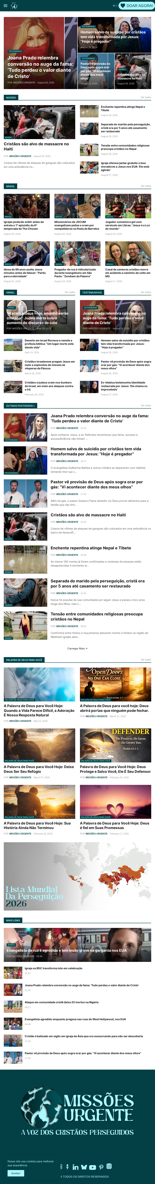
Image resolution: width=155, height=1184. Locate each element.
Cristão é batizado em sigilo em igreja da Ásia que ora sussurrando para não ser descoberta (84, 1036)
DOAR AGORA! (140, 6)
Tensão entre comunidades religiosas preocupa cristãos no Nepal (125, 147)
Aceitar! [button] (15, 1173)
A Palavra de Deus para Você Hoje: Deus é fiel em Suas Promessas (114, 825)
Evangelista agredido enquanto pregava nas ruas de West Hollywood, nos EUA (75, 1019)
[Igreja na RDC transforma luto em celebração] (13, 973)
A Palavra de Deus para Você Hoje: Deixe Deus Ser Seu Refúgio (39, 769)
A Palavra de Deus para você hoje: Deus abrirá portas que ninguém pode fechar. (114, 708)
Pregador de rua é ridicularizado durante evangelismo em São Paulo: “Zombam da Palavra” (75, 273)
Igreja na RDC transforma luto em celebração (53, 968)
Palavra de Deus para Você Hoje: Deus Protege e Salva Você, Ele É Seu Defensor (115, 769)
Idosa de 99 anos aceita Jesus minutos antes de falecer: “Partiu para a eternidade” (25, 273)
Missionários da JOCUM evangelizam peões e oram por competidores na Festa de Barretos (76, 225)
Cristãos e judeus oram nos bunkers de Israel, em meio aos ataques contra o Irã (49, 386)
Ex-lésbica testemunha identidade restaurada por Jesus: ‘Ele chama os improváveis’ (124, 386)
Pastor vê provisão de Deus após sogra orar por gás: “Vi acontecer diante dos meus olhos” (126, 365)
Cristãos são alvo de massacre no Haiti (36, 146)
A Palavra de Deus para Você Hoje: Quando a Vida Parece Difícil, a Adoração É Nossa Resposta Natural (39, 710)
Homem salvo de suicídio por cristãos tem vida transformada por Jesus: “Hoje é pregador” (125, 344)
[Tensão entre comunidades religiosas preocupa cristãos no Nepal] (89, 150)
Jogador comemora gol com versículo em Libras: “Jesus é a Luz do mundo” (127, 225)
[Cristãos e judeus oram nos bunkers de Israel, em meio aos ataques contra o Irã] (13, 387)
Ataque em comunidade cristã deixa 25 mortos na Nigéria (61, 1002)
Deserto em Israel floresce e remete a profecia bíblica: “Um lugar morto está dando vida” (49, 344)
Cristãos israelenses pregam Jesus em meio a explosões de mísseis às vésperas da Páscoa (50, 365)
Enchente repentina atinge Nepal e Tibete (123, 108)
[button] (5, 5)
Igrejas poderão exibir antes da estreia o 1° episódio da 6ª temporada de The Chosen (24, 225)
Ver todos (146, 97)
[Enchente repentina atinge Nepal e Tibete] (89, 111)
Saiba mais (34, 1165)
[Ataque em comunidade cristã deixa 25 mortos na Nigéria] (13, 1007)
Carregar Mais (76, 648)
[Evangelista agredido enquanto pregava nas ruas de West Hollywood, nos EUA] (13, 1024)
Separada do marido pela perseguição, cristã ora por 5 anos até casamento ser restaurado (126, 128)
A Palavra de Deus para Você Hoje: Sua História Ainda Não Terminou (37, 825)
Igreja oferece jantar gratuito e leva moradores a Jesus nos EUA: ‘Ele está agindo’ (125, 166)
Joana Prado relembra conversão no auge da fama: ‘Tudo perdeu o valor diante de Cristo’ (100, 418)
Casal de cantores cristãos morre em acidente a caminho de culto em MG (127, 273)
